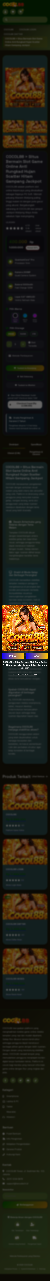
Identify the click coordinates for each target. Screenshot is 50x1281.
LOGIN (36, 655)
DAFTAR (13, 655)
